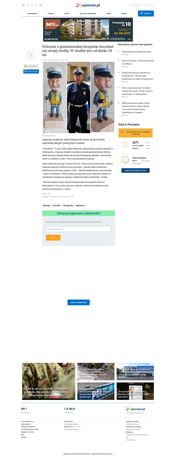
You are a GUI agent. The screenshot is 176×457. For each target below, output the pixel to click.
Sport (66, 13)
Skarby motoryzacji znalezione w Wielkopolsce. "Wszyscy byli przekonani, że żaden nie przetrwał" (137, 75)
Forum (124, 13)
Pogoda (51, 13)
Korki (109, 13)
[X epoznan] (36, 5)
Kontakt (147, 13)
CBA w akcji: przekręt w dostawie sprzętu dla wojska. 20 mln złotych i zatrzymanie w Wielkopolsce (137, 91)
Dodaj (53, 238)
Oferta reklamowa (27, 421)
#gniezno (80, 205)
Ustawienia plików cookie (29, 429)
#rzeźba (56, 205)
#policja (46, 205)
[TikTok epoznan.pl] (32, 5)
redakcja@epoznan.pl (71, 424)
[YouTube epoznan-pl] (40, 5)
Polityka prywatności (28, 427)
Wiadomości (32, 13)
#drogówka (68, 205)
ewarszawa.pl (85, 454)
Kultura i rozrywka (88, 13)
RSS (22, 434)
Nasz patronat (26, 424)
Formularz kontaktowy (71, 429)
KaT (49, 193)
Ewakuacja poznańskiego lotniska (136, 51)
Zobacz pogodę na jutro (135, 170)
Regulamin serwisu (27, 432)
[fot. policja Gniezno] (78, 97)
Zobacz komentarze (78, 302)
